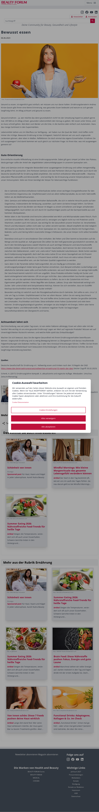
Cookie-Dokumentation (20, 402)
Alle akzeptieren (48, 426)
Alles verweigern (48, 418)
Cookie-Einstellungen (48, 410)
